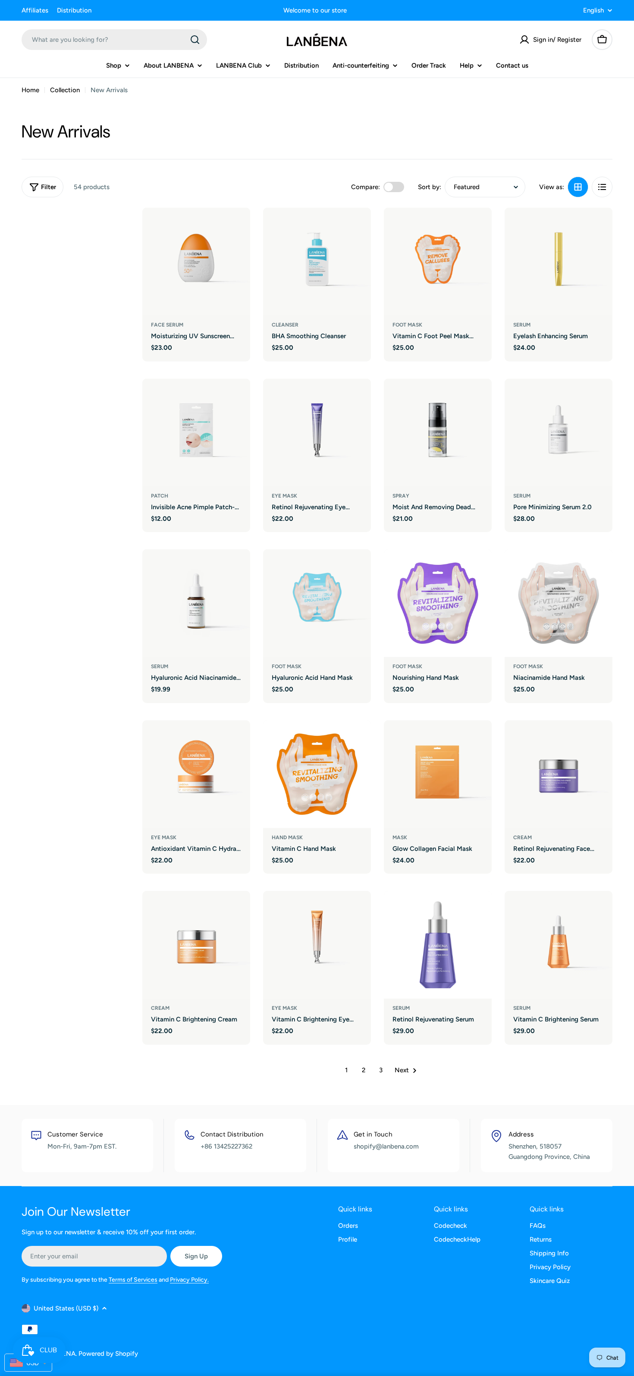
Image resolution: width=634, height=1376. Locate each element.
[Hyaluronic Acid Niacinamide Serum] (196, 603)
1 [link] (346, 1070)
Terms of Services (133, 1279)
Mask (399, 837)
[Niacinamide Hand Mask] (558, 603)
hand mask (287, 837)
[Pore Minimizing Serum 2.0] (558, 432)
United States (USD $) (66, 1308)
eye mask (284, 496)
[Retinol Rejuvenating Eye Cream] (317, 432)
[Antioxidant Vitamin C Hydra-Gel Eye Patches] (196, 774)
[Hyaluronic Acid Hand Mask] (317, 603)
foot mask (407, 325)
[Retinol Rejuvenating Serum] (438, 945)
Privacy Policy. (189, 1279)
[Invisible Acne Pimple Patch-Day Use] (196, 432)
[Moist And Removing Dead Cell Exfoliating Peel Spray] (438, 432)
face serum (167, 325)
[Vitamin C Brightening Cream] (196, 945)
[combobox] (114, 39)
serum (521, 325)
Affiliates (35, 10)
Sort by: (429, 187)
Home (30, 90)
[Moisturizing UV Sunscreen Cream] (196, 261)
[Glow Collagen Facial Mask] (438, 774)
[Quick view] (237, 226)
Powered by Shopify (108, 1353)
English (593, 10)
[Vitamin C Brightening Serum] (558, 945)
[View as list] (602, 187)
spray (400, 496)
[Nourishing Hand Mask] (438, 603)
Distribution (74, 10)
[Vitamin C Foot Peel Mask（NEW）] (438, 261)
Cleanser (285, 325)
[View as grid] (578, 187)
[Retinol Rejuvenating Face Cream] (558, 774)
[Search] (195, 39)
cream (522, 837)
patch (159, 496)
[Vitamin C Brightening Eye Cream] (317, 945)
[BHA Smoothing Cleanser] (317, 261)
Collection (65, 90)
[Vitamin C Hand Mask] (317, 774)
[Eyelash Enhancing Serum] (558, 261)
